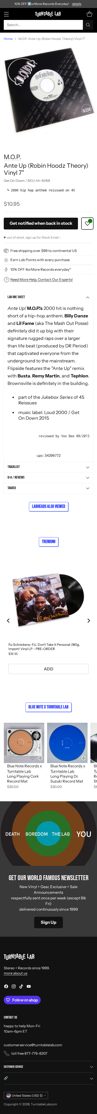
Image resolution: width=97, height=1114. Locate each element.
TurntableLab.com (44, 1104)
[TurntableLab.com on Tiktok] (21, 987)
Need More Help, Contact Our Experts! (41, 279)
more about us (15, 973)
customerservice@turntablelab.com (33, 1045)
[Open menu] (6, 14)
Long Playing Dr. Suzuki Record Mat (66, 778)
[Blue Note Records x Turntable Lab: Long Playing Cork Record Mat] (24, 743)
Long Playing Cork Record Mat (23, 778)
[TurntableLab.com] (48, 13)
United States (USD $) (27, 1095)
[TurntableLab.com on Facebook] (6, 987)
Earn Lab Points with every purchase (40, 260)
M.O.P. (12, 156)
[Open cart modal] (89, 14)
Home (8, 39)
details (76, 4)
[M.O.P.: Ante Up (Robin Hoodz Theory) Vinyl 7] (48, 93)
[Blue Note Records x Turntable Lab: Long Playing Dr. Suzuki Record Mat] (67, 743)
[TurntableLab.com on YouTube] (29, 987)
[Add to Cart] (40, 758)
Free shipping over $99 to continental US (43, 250)
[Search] (88, 25)
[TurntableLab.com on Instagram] (13, 987)
